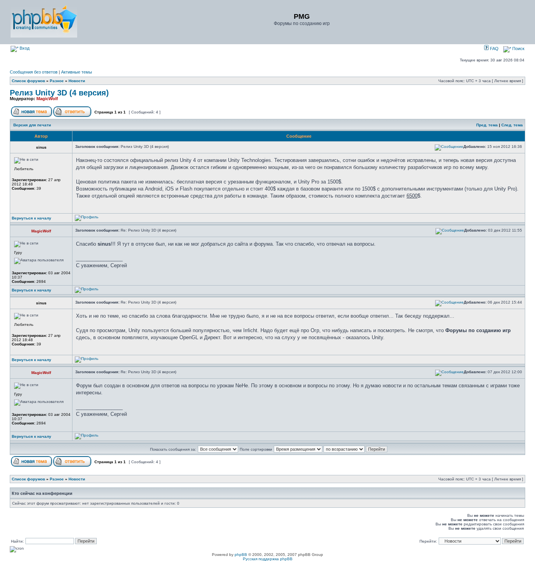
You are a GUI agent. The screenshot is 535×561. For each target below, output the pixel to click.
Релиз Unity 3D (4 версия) (59, 92)
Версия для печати (32, 125)
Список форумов (28, 81)
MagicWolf (47, 98)
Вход (23, 48)
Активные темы (76, 72)
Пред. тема (487, 125)
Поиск (517, 48)
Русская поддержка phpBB (268, 559)
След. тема (512, 125)
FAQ (494, 48)
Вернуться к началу (31, 218)
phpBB (241, 554)
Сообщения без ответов (34, 72)
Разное (57, 81)
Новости (77, 81)
